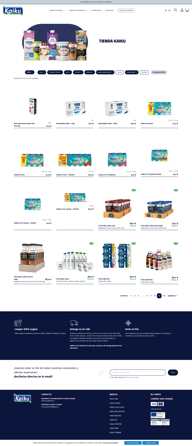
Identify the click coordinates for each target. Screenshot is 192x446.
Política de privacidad (132, 377)
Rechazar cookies (133, 443)
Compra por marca (56, 10)
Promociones (96, 10)
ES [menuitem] (169, 10)
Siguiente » (172, 296)
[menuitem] (166, 10)
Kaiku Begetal (115, 416)
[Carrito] (187, 10)
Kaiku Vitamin (115, 432)
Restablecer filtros (159, 72)
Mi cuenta (156, 394)
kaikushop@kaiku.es (47, 401)
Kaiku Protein (116, 424)
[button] (89, 72)
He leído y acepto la (125, 377)
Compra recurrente (126, 10)
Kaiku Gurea (115, 403)
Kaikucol (113, 420)
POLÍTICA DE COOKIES (110, 443)
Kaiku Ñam (114, 428)
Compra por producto (77, 10)
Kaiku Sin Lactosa (117, 411)
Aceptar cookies (150, 443)
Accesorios (109, 10)
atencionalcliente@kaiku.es (50, 407)
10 (164, 296)
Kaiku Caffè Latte (117, 407)
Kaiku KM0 (114, 399)
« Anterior (124, 296)
